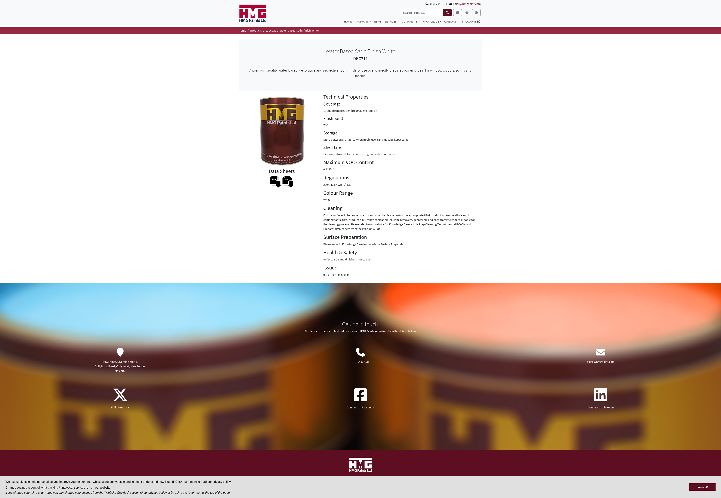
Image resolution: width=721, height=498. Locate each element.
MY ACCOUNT (468, 21)
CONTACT (450, 21)
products (256, 30)
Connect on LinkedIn (601, 407)
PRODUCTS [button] (362, 21)
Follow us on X (120, 407)
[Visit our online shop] (467, 12)
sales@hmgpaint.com (467, 4)
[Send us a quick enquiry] (457, 12)
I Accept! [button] (702, 487)
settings (22, 487)
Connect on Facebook (360, 407)
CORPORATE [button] (409, 21)
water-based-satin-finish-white (299, 30)
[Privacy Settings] (476, 12)
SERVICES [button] (391, 21)
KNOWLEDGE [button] (431, 21)
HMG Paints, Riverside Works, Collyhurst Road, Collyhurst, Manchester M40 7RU (120, 366)
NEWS (378, 21)
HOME (348, 21)
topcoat (271, 30)
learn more (190, 481)
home (242, 30)
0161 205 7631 (360, 362)
